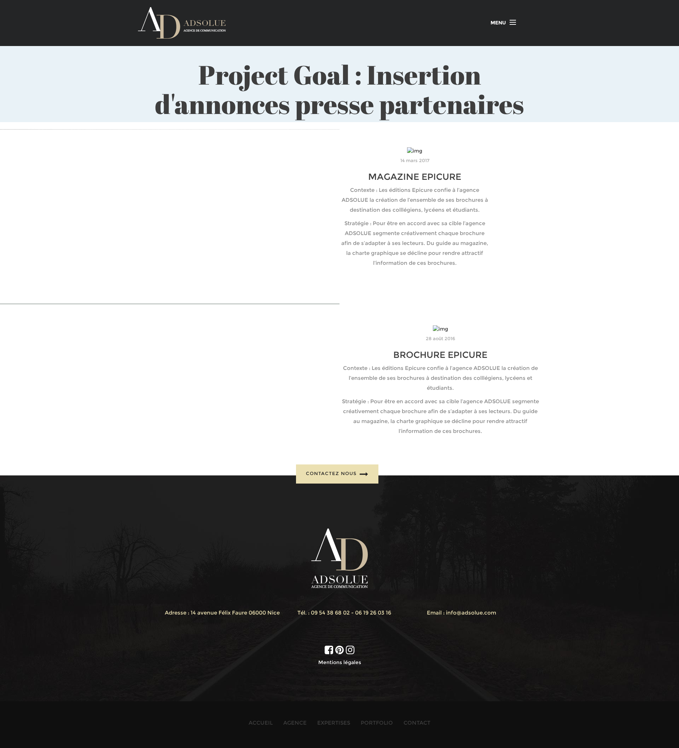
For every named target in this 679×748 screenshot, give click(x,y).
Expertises (333, 722)
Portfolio (377, 722)
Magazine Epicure (414, 176)
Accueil (261, 722)
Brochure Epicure (440, 354)
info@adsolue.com (471, 612)
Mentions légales (339, 662)
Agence (295, 722)
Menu (498, 22)
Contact (417, 722)
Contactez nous (332, 473)
